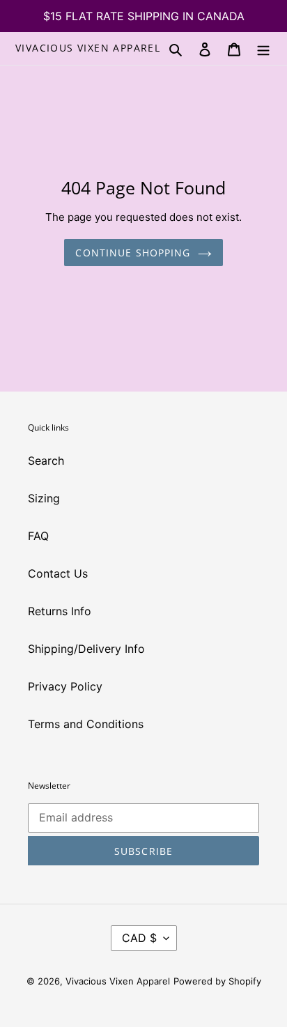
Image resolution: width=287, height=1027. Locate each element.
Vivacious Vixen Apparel (87, 48)
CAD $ (139, 938)
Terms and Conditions (86, 724)
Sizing (44, 498)
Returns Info (59, 611)
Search (46, 461)
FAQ (38, 536)
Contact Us (58, 573)
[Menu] (263, 48)
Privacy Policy (65, 686)
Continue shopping (132, 252)
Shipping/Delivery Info (86, 649)
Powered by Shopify (217, 981)
